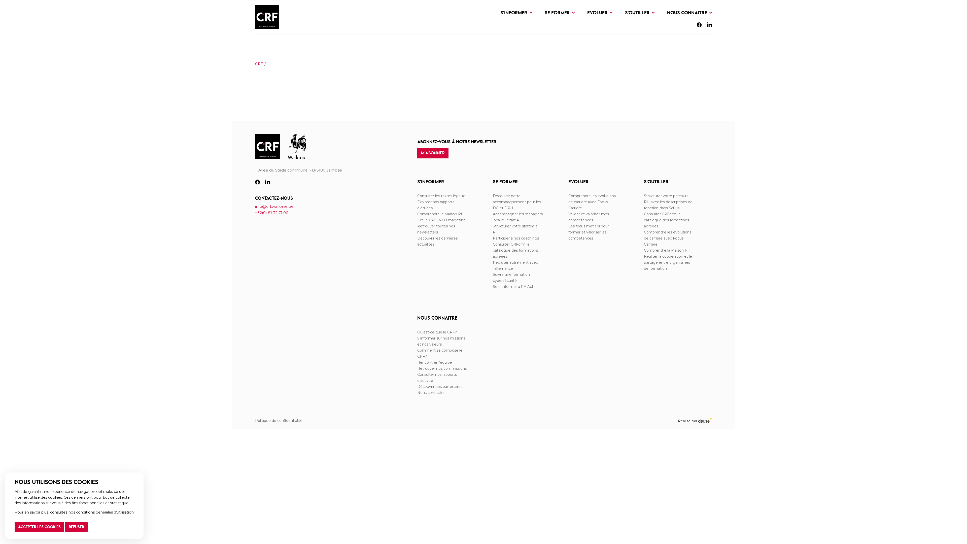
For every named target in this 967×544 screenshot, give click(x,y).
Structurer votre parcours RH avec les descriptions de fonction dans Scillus (668, 202)
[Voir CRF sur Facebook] (699, 25)
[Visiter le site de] (297, 147)
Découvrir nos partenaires (439, 386)
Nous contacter (431, 392)
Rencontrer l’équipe (434, 362)
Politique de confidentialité (278, 420)
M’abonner (433, 153)
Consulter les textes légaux (441, 196)
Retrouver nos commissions (442, 368)
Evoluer (598, 13)
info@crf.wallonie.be (274, 206)
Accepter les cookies (39, 527)
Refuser (76, 527)
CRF (259, 63)
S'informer (514, 13)
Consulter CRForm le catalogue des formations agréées (515, 250)
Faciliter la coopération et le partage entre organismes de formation (668, 262)
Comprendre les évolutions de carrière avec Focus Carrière (592, 202)
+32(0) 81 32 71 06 (271, 213)
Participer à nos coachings (516, 238)
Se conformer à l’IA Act (513, 286)
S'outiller (638, 13)
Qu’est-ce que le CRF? (437, 332)
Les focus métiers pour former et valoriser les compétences (588, 232)
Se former (558, 13)
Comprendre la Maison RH (440, 214)
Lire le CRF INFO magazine (441, 220)
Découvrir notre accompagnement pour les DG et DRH (517, 202)
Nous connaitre (687, 13)
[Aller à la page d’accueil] (267, 147)
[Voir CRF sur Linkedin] (709, 25)
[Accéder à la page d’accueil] (267, 17)
